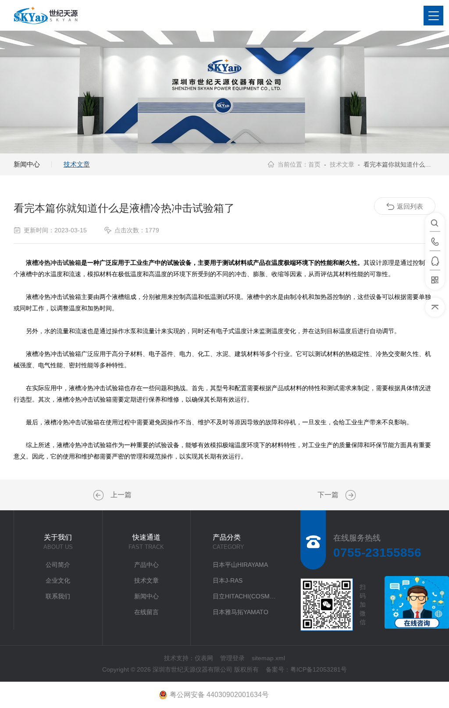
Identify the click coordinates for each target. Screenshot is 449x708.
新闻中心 (27, 164)
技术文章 (77, 164)
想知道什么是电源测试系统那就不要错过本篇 (99, 495)
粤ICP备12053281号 (318, 669)
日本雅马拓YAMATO (240, 611)
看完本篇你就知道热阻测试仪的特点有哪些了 (349, 495)
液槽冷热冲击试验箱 (53, 262)
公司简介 (58, 564)
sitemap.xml (268, 658)
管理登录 (232, 658)
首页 (314, 164)
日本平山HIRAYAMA (240, 564)
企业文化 (58, 580)
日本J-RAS (227, 580)
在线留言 (146, 611)
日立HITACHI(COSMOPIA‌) (246, 596)
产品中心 (146, 564)
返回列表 (410, 206)
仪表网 (204, 658)
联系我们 (58, 596)
